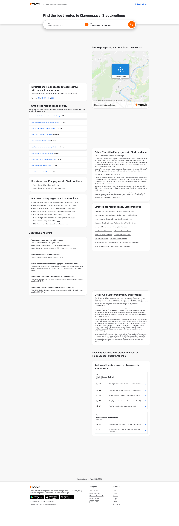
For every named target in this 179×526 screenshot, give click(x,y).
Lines (114, 490)
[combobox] (65, 25)
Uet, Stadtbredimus (124, 219)
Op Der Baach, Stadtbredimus (127, 215)
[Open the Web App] (67, 497)
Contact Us (52, 504)
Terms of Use (34, 504)
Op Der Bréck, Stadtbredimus (129, 242)
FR (97, 501)
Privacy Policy (44, 504)
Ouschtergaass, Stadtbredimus (105, 219)
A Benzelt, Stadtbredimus (122, 231)
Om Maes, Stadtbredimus (103, 235)
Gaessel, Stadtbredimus (125, 211)
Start (48, 23)
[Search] (131, 24)
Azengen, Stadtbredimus (103, 227)
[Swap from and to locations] (86, 24)
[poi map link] (120, 80)
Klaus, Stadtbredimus (102, 246)
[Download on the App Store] (52, 497)
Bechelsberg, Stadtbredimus (120, 246)
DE (92, 501)
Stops (115, 499)
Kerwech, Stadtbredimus (122, 235)
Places (115, 493)
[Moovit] (35, 4)
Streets (115, 496)
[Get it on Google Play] (37, 497)
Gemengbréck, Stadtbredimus (105, 211)
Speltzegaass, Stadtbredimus (105, 215)
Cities (115, 501)
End (91, 23)
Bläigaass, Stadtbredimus (103, 223)
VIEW (57, 185)
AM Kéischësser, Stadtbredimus (125, 223)
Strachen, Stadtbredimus (103, 231)
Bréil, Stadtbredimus (101, 239)
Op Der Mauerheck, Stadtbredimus (106, 242)
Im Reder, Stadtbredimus (118, 239)
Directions (116, 504)
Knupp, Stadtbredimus (120, 227)
